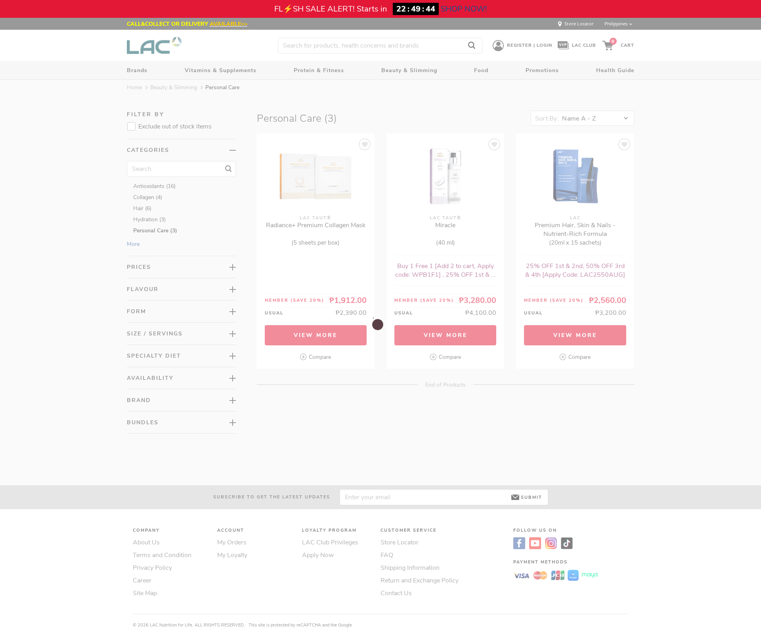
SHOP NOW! (464, 9)
